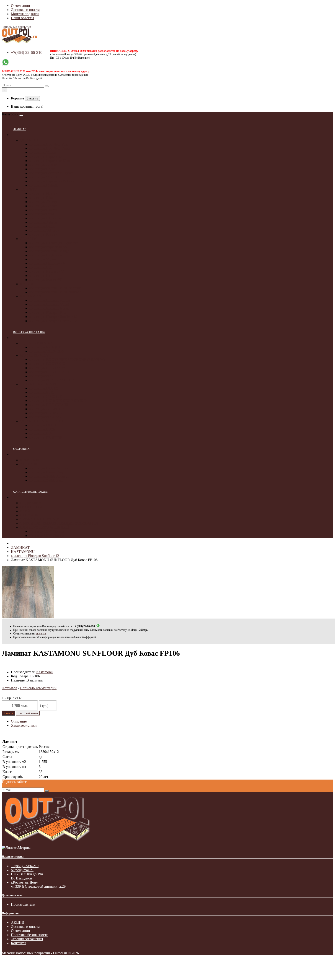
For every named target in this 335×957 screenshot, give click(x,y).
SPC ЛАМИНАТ (22, 448)
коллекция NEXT (42, 376)
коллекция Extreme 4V (46, 271)
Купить (8, 713)
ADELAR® (29, 464)
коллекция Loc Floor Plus (48, 144)
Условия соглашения (27, 939)
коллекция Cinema (43, 206)
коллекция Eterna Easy (46, 472)
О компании (20, 6)
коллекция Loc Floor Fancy (49, 148)
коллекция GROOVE (45, 396)
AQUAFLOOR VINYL (38, 343)
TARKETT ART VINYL (38, 384)
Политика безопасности (29, 935)
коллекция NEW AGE (46, 417)
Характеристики (24, 725)
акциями (41, 633)
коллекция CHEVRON (46, 351)
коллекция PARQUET (46, 347)
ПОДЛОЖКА (30, 503)
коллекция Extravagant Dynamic (53, 243)
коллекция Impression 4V (48, 247)
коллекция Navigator (45, 193)
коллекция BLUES (43, 388)
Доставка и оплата (25, 10)
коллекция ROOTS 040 (47, 364)
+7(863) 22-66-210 (26, 52)
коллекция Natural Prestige (49, 251)
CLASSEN (28, 239)
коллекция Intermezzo (45, 218)
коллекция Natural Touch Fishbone (55, 292)
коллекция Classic (43, 165)
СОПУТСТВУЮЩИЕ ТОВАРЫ (30, 491)
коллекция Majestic (43, 185)
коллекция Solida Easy (46, 480)
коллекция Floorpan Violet (49, 304)
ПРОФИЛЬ (29, 515)
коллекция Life (40, 267)
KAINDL (27, 284)
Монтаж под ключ (25, 14)
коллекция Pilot (41, 198)
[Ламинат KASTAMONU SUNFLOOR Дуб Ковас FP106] (28, 616)
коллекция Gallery (43, 202)
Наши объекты (22, 18)
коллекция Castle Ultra (46, 177)
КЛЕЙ (25, 511)
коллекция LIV (40, 433)
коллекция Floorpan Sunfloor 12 (53, 317)
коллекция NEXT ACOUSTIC (52, 380)
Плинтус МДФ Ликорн (47, 536)
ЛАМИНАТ (19, 129)
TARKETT (28, 189)
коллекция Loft (40, 276)
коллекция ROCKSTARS (48, 405)
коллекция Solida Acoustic (49, 476)
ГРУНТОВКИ (31, 507)
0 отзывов (9, 688)
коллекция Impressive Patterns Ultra (55, 181)
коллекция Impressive (45, 157)
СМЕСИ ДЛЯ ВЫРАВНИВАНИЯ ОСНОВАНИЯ (59, 523)
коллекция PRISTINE (45, 437)
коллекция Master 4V (45, 280)
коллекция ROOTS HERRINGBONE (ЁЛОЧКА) (67, 359)
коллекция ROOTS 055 (47, 368)
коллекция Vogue (42, 259)
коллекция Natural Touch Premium (55, 288)
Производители (23, 904)
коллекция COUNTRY (46, 409)
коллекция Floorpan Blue (48, 313)
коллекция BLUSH (44, 425)
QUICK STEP (30, 140)
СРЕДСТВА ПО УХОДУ (39, 519)
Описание (19, 721)
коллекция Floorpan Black (49, 308)
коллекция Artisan (43, 222)
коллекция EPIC (41, 392)
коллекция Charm (42, 152)
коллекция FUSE (42, 429)
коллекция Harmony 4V (47, 263)
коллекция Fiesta (42, 214)
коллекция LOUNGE (45, 413)
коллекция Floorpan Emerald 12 (53, 321)
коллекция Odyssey (44, 230)
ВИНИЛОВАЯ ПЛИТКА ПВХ (29, 332)
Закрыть (32, 98)
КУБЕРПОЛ (29, 460)
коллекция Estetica (43, 210)
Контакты (18, 943)
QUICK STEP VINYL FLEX (42, 421)
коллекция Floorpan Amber (49, 300)
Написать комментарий (38, 688)
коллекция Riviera (43, 235)
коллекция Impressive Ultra (49, 161)
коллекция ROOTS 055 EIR (50, 372)
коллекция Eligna (42, 169)
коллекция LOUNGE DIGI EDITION (57, 401)
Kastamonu (44, 672)
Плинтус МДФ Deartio (46, 531)
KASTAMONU (32, 296)
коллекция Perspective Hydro (51, 173)
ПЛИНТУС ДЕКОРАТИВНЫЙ (44, 527)
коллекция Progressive (46, 255)
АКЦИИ (17, 922)
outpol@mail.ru (22, 870)
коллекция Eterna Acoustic (49, 468)
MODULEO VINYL (35, 355)
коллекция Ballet (42, 226)
